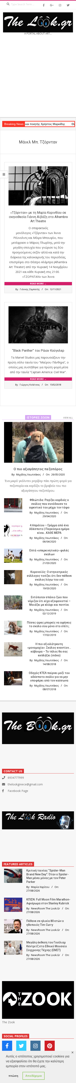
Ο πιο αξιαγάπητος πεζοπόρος (38, 469)
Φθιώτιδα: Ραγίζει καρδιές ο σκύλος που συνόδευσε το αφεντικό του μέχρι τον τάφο (49, 503)
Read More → (38, 283)
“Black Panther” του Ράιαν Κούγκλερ (38, 350)
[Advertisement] (38, 77)
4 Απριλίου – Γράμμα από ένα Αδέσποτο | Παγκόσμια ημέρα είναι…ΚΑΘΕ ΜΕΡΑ (49, 529)
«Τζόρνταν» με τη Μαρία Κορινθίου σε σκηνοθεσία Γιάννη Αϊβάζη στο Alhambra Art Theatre (38, 217)
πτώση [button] (13, 1075)
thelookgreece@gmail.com (25, 784)
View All (68, 417)
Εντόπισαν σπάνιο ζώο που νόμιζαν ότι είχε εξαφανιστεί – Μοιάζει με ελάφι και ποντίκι (49, 601)
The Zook (8, 1022)
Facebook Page (18, 791)
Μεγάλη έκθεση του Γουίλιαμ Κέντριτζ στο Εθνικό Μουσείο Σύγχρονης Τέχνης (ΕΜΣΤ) (46, 946)
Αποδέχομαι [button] (33, 1075)
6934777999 (16, 778)
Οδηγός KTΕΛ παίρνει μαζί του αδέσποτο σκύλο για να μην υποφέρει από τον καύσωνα (49, 676)
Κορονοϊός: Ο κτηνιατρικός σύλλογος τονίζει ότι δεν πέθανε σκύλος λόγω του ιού (49, 575)
